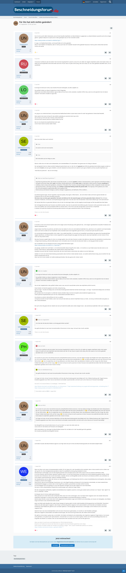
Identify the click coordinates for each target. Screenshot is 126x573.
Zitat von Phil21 (42, 405)
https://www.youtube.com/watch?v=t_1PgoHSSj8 (47, 245)
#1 (110, 33)
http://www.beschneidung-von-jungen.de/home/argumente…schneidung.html (87, 386)
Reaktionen (18, 49)
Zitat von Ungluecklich (43, 319)
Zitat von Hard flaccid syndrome (46, 178)
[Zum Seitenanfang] (123, 571)
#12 (110, 466)
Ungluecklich (24, 24)
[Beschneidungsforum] (63, 10)
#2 (110, 58)
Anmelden (95, 2)
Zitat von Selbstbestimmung (45, 369)
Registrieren (103, 2)
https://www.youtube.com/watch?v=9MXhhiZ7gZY (47, 40)
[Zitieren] (109, 52)
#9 (110, 341)
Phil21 (48, 391)
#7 (110, 266)
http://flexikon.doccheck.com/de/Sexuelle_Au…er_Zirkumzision (50, 386)
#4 (110, 110)
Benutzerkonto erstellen (67, 545)
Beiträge (18, 51)
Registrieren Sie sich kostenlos (65, 541)
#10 (110, 401)
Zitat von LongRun (42, 271)
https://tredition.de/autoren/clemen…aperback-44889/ (48, 527)
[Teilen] (111, 28)
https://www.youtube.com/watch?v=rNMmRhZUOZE (48, 388)
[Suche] (110, 2)
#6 (110, 221)
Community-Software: (63, 570)
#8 (110, 315)
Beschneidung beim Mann (19, 558)
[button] (87, 2)
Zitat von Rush (41, 346)
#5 (110, 136)
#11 (110, 440)
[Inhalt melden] (105, 52)
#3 (110, 84)
